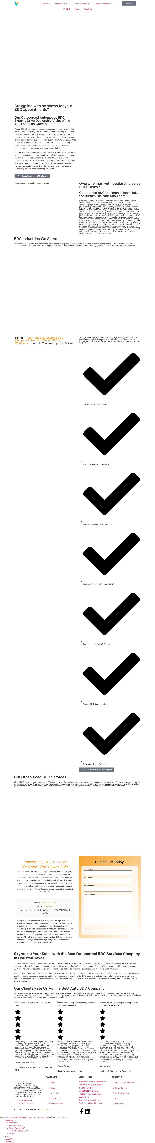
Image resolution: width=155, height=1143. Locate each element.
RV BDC (66, 9)
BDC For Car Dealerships (126, 1083)
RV (116, 1098)
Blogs (76, 9)
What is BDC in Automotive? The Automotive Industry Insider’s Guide (92, 1084)
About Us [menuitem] (9, 1139)
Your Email (88, 878)
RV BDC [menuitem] (12, 1133)
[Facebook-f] (81, 1111)
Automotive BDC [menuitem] (16, 1125)
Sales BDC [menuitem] (13, 1123)
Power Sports (121, 1088)
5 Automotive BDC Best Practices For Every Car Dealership (90, 1094)
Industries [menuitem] (9, 1120)
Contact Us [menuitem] (9, 1142)
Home (53, 1083)
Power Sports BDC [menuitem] (17, 1128)
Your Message (89, 894)
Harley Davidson (122, 1093)
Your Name (88, 869)
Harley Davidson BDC (104, 4)
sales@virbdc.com (48, 902)
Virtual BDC (45, 1109)
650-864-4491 (48, 906)
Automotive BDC (62, 4)
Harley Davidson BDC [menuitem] (18, 1131)
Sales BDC (46, 4)
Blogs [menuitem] (7, 1136)
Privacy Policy (56, 1103)
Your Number (89, 886)
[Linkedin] (88, 1111)
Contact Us (55, 1098)
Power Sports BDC (82, 4)
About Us (88, 9)
